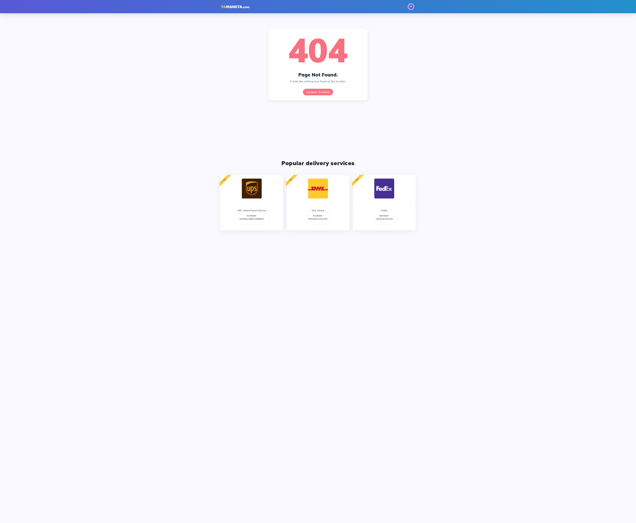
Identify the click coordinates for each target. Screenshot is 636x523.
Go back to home (318, 92)
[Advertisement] (319, 128)
